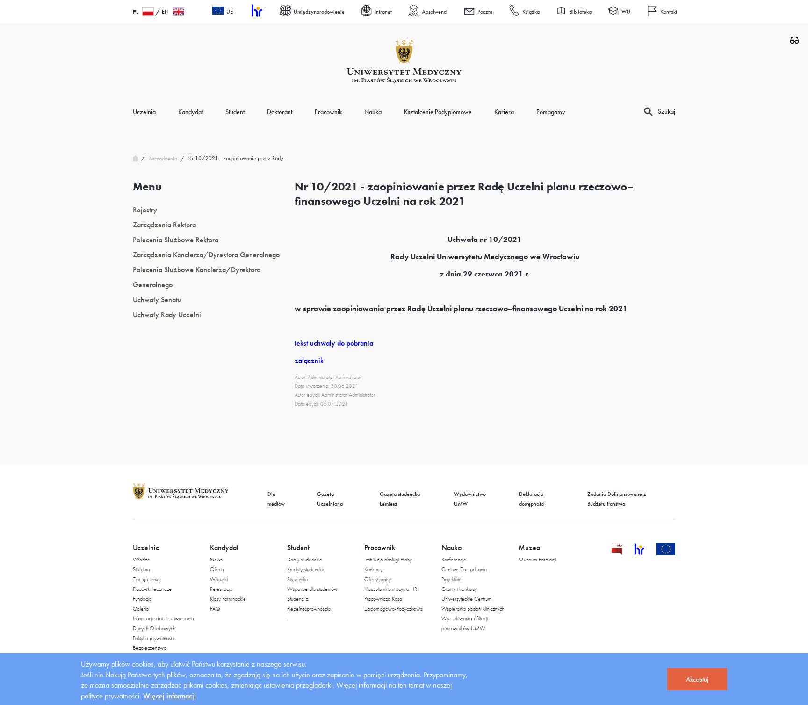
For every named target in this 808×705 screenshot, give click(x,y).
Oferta (217, 569)
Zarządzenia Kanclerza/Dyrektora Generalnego (206, 255)
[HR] (256, 12)
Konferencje (453, 559)
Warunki (219, 579)
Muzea (529, 547)
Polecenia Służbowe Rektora (175, 240)
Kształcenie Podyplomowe (438, 112)
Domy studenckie (304, 559)
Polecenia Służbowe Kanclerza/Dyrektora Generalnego (196, 277)
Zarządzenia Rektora (164, 225)
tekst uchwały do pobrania (334, 343)
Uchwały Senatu (157, 300)
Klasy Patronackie (228, 599)
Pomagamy (550, 112)
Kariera (504, 112)
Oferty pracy (377, 579)
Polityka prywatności (153, 638)
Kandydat (190, 112)
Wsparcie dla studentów (312, 589)
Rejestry (145, 210)
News (216, 559)
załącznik (309, 360)
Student (235, 112)
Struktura (141, 569)
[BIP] (617, 553)
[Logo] (404, 61)
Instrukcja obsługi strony (388, 559)
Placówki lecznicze (152, 589)
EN (165, 11)
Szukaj (666, 111)
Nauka (373, 112)
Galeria (141, 608)
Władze (141, 559)
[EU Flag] (666, 553)
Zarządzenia (146, 579)
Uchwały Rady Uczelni (167, 315)
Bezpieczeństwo (149, 648)
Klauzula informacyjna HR (390, 589)
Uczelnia (144, 112)
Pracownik (328, 112)
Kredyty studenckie (306, 569)
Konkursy (373, 569)
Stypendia (297, 579)
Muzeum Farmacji (537, 559)
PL (135, 11)
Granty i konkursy (459, 589)
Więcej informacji (169, 696)
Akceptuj (697, 679)
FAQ (215, 608)
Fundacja (142, 599)
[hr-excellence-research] (645, 553)
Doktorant (279, 112)
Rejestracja (221, 589)
